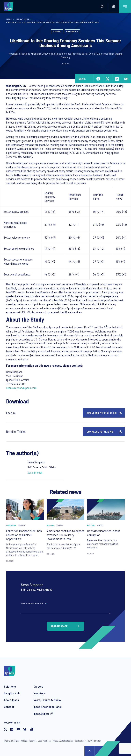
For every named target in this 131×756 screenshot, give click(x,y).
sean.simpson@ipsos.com (21, 388)
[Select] (113, 6)
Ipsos (9, 19)
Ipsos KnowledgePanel (47, 707)
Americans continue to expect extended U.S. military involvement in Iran (65, 535)
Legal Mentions (44, 740)
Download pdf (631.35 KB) (101, 412)
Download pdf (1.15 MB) (100, 431)
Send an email (35, 472)
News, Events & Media (47, 700)
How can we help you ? (34, 603)
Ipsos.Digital (41, 714)
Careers (38, 686)
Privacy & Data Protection (62, 740)
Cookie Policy (80, 740)
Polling (50, 525)
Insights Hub (22, 19)
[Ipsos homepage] (9, 6)
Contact (9, 707)
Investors (39, 693)
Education (11, 525)
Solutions (10, 686)
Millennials (72, 31)
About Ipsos (11, 700)
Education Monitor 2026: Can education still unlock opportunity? (24, 535)
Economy (57, 31)
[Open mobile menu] (125, 6)
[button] (102, 6)
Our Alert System (94, 740)
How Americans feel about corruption (103, 533)
